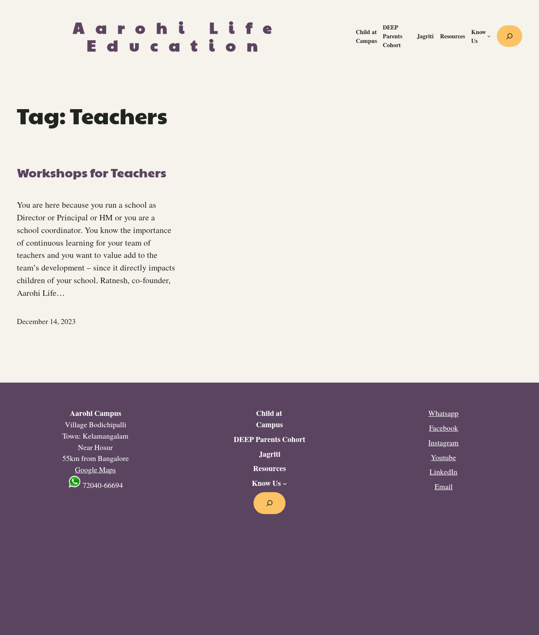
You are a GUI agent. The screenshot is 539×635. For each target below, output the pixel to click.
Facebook (443, 428)
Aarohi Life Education (178, 36)
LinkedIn (443, 471)
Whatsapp (443, 413)
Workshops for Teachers (91, 172)
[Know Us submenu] (489, 36)
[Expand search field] (509, 36)
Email (444, 486)
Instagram (443, 442)
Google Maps (95, 469)
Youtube (443, 457)
